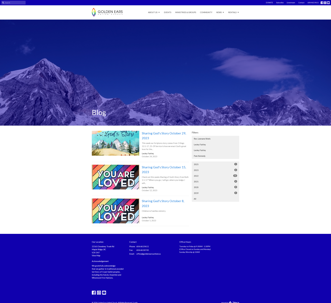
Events (167, 12)
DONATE (269, 3)
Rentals (232, 12)
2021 (215, 181)
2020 (215, 187)
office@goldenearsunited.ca (148, 254)
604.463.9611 (313, 3)
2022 (215, 176)
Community (206, 12)
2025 (215, 164)
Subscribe (280, 3)
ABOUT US (152, 12)
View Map (96, 255)
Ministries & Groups (185, 12)
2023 (215, 170)
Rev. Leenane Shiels (202, 139)
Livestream (291, 3)
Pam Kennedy (199, 156)
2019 (215, 193)
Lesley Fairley (200, 144)
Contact (301, 3)
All (195, 199)
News (219, 12)
